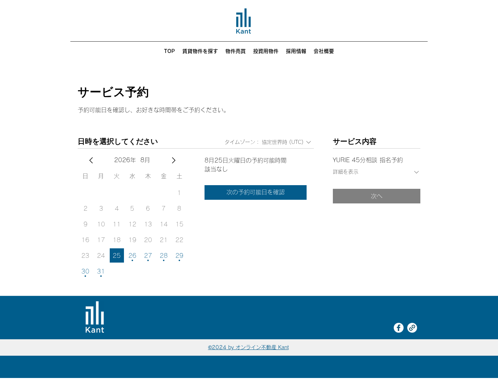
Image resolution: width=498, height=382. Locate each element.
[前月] (91, 160)
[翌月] (173, 160)
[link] (412, 328)
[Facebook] (399, 328)
